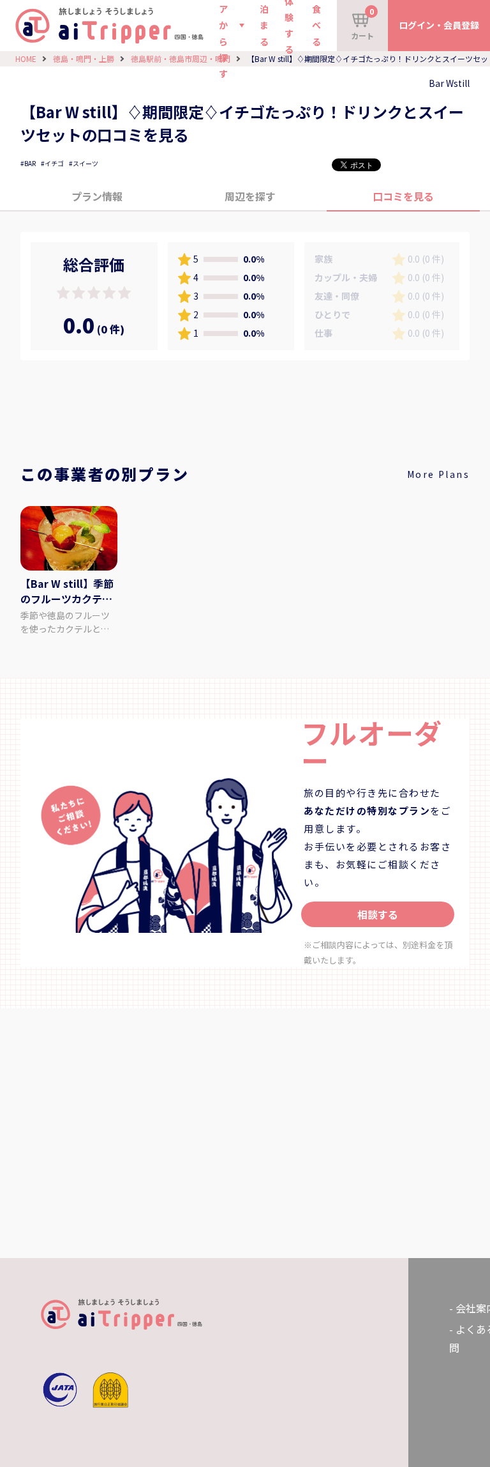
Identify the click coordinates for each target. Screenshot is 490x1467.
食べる (316, 25)
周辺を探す (250, 196)
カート (362, 23)
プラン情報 (96, 196)
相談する (377, 914)
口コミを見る (403, 196)
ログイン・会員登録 (439, 25)
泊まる (264, 25)
